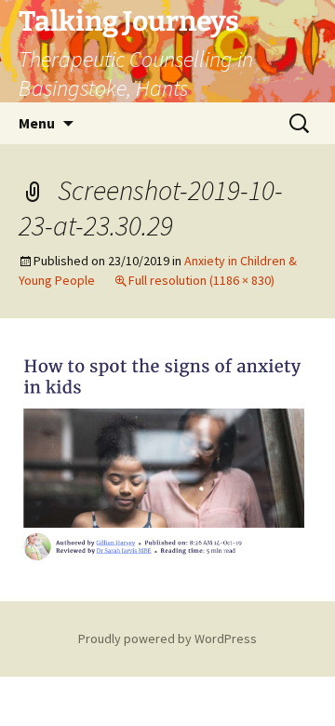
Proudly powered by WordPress (167, 638)
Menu (37, 123)
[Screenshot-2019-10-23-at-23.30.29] (167, 458)
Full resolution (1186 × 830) (201, 280)
